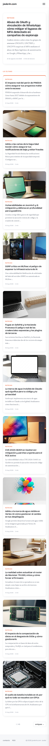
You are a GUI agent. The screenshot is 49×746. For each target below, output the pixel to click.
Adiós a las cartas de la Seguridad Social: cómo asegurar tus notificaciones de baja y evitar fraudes (24, 147)
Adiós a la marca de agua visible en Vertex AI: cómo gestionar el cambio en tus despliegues (23, 514)
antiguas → (39, 724)
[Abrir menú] (44, 4)
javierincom (10, 4)
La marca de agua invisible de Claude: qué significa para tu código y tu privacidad (23, 391)
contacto (6, 740)
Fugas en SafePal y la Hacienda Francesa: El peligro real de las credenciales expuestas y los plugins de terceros (23, 328)
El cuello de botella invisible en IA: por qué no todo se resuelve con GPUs (23, 696)
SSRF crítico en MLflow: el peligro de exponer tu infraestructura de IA (23, 267)
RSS (13, 740)
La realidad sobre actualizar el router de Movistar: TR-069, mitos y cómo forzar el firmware (23, 575)
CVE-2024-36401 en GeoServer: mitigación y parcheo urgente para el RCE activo (23, 453)
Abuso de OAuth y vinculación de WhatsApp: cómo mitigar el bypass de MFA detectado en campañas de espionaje (24, 28)
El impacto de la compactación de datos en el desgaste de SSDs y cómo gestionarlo (23, 636)
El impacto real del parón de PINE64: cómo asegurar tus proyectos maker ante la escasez (23, 85)
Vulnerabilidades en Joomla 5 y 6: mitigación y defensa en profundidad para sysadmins (23, 208)
